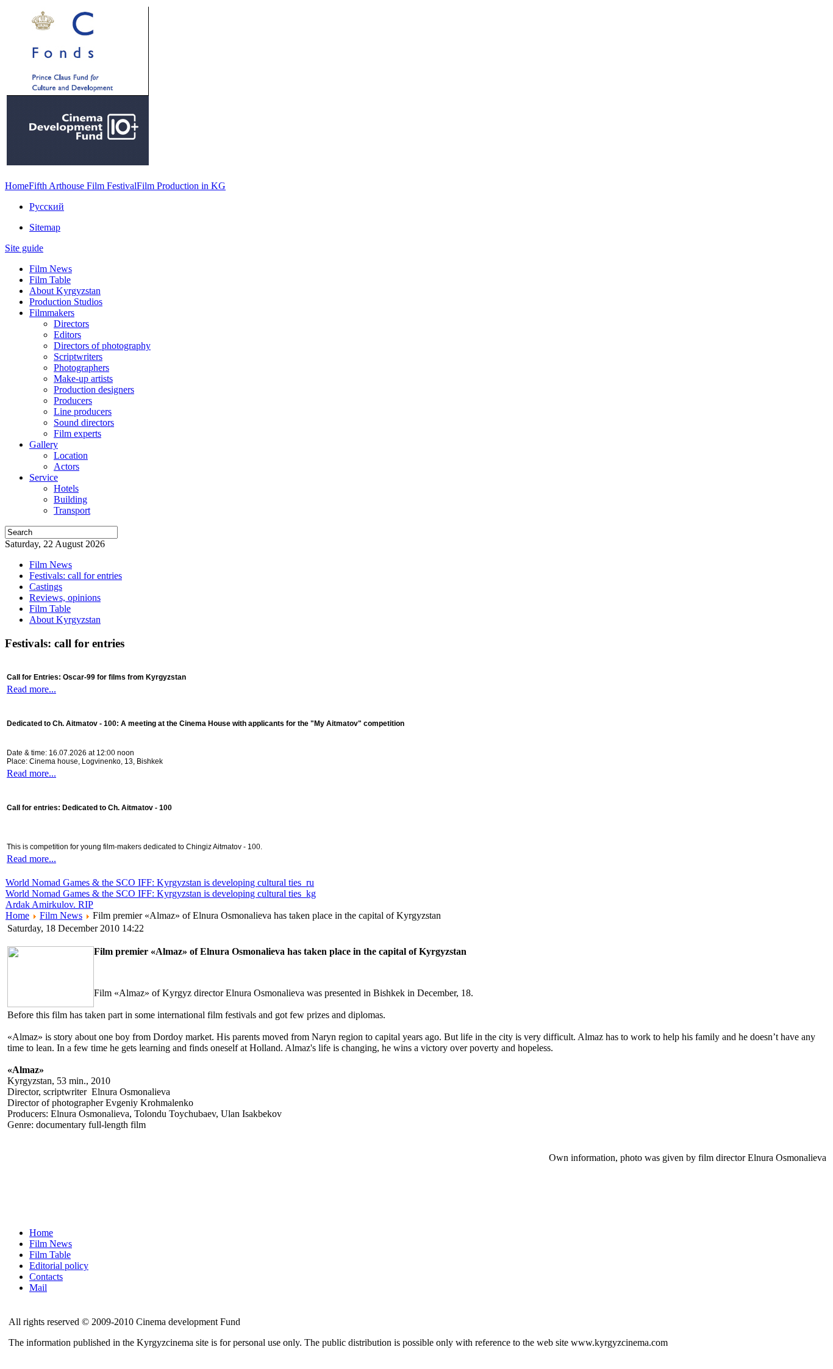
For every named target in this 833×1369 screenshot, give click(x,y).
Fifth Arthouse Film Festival (83, 186)
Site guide (24, 248)
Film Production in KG (181, 186)
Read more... (31, 689)
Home (17, 186)
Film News (61, 915)
